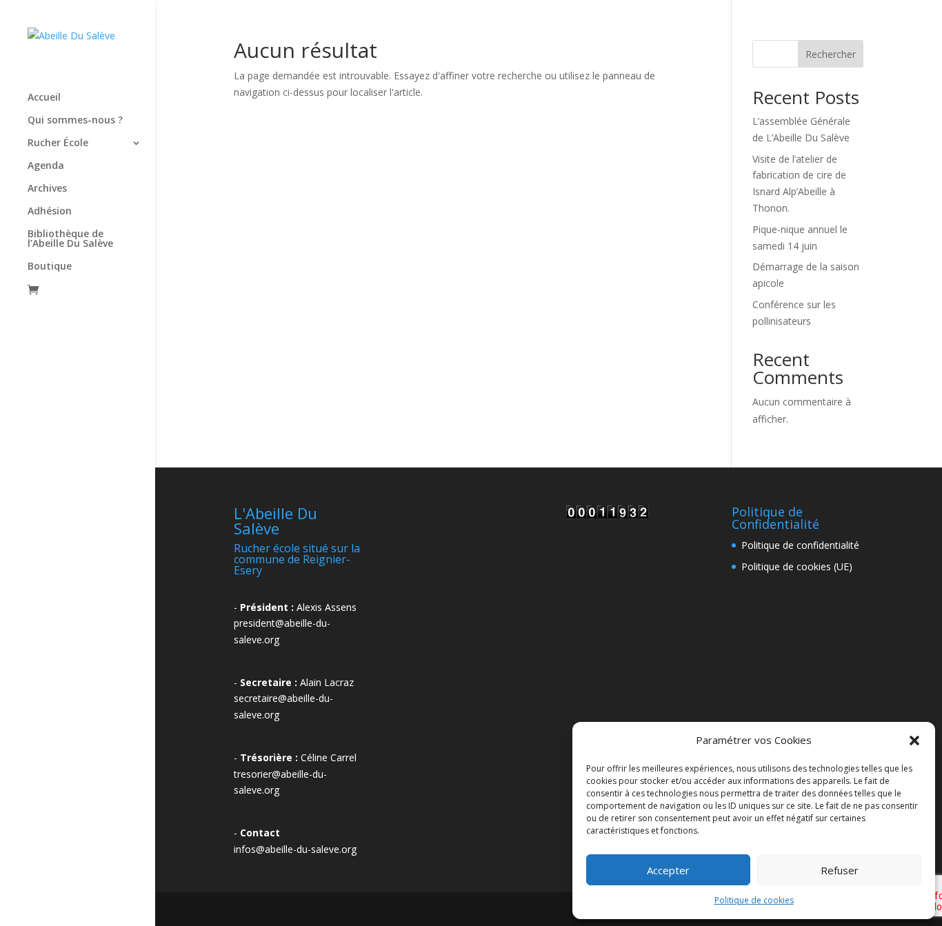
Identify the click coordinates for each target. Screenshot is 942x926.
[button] (914, 740)
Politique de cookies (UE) (796, 566)
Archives (47, 188)
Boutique (50, 266)
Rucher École (58, 143)
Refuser (840, 870)
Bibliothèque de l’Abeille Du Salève (70, 239)
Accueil (44, 97)
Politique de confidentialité (800, 545)
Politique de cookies (754, 900)
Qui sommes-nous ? (75, 120)
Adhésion (50, 211)
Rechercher (830, 54)
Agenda (46, 166)
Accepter (668, 870)
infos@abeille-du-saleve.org (295, 849)
